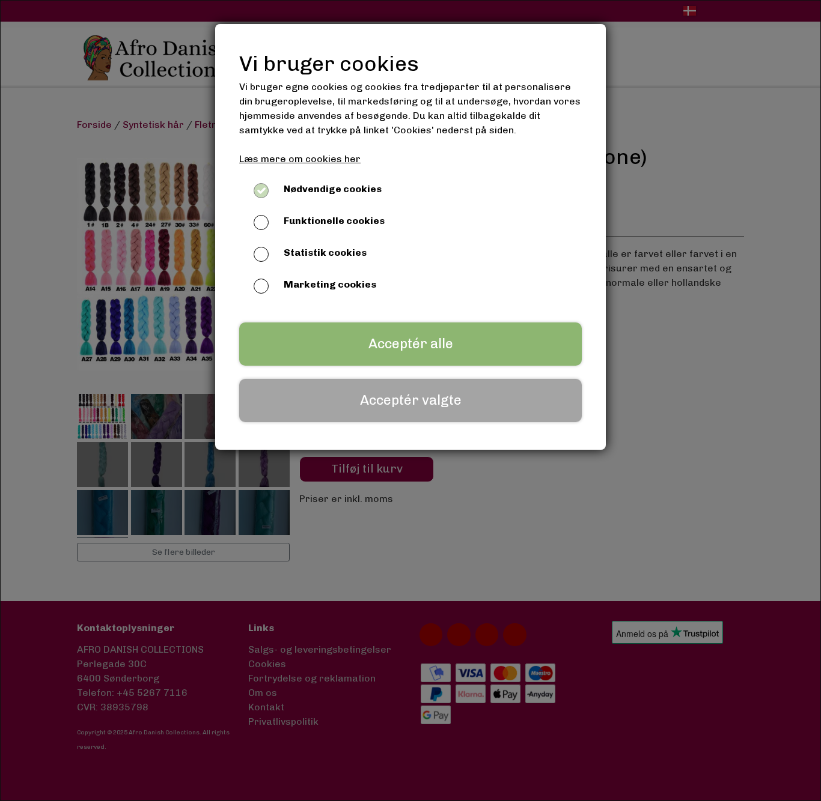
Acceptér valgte (411, 400)
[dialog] (410, 400)
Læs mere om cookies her (300, 159)
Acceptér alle (410, 344)
